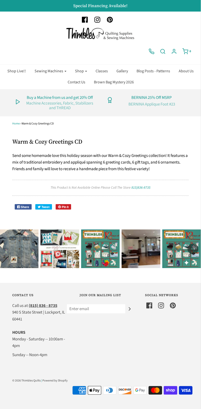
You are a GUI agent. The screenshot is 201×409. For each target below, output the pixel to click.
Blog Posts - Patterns (153, 71)
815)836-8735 (141, 187)
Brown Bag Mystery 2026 (114, 82)
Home (16, 123)
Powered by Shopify (55, 381)
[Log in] (174, 51)
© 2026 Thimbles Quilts (26, 381)
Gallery (122, 71)
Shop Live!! (16, 71)
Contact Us (76, 82)
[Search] (162, 51)
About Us (186, 71)
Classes (102, 71)
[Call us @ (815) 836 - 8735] (151, 51)
